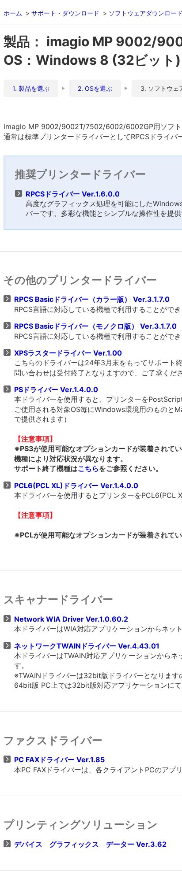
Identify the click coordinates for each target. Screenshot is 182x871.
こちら (88, 468)
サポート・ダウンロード (65, 13)
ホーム (13, 13)
